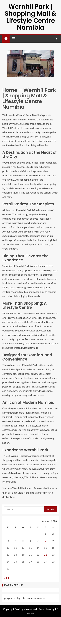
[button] (13, 38)
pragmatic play (12, 597)
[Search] (56, 39)
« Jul (6, 577)
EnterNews (45, 609)
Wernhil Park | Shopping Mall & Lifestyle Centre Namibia (30, 17)
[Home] (6, 38)
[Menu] (13, 38)
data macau (39, 597)
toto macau (27, 597)
